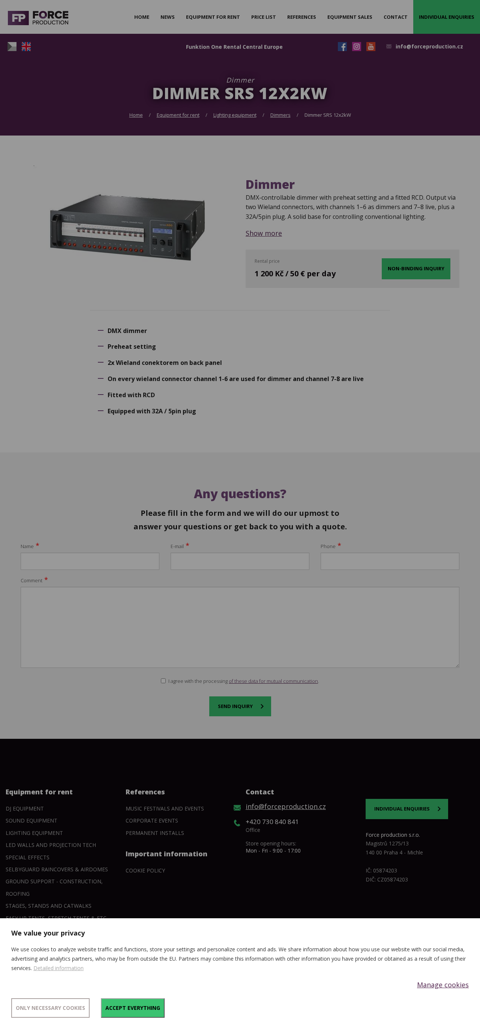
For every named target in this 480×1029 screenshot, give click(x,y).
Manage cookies (443, 984)
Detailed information (58, 968)
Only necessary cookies (50, 1007)
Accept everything (132, 1007)
